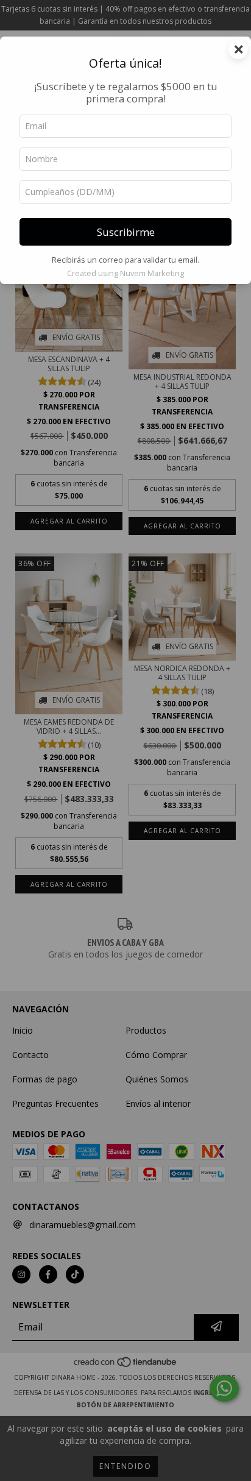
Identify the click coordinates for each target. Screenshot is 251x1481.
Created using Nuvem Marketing (125, 273)
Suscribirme (126, 232)
